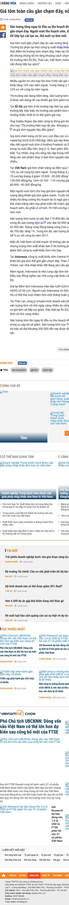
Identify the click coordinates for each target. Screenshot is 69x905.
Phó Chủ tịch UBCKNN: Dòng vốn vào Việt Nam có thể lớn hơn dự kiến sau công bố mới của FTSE (18, 651)
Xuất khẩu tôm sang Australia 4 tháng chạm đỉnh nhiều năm (28, 523)
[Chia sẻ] (3, 35)
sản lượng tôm (19, 369)
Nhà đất (9, 576)
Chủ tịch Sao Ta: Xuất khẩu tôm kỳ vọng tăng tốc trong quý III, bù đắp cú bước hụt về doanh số (28, 505)
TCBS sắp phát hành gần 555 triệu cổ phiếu (17, 680)
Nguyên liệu (45, 3)
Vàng (58, 3)
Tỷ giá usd (46, 855)
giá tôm (34, 369)
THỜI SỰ (12, 875)
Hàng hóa (8, 3)
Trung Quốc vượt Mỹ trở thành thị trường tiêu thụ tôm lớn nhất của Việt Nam (28, 514)
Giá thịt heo (44, 860)
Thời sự (8, 591)
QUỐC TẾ (46, 875)
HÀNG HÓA (34, 875)
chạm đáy (47, 369)
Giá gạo (56, 860)
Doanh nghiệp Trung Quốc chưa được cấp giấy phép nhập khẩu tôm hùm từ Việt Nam (27, 495)
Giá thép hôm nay (13, 860)
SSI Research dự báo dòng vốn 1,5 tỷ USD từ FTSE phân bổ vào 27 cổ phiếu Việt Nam (57, 823)
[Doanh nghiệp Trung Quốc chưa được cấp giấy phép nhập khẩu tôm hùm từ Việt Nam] (28, 480)
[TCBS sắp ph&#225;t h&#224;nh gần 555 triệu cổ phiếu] (18, 673)
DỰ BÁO (22, 875)
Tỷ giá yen (58, 855)
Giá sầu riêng (30, 860)
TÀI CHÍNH (57, 875)
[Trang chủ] (3, 27)
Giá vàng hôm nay (13, 855)
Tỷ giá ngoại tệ (31, 855)
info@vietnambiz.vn (20, 899)
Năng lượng (27, 3)
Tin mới (12, 551)
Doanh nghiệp (11, 562)
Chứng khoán (6, 661)
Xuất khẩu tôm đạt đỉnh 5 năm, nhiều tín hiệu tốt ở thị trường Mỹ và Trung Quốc (28, 532)
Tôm (23, 437)
